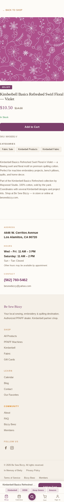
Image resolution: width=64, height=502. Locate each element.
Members (9, 430)
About (7, 412)
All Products (10, 336)
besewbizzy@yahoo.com (17, 286)
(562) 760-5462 (15, 280)
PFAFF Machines (13, 342)
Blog (6, 383)
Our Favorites (11, 394)
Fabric (7, 353)
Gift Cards (9, 359)
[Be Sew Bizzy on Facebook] (6, 448)
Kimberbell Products (27, 149)
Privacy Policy (33, 470)
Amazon (52, 490)
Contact (8, 389)
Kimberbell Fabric (51, 149)
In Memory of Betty (13, 470)
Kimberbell (9, 347)
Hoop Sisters (38, 490)
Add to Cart (32, 127)
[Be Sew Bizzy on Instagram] (12, 448)
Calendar (9, 377)
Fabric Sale (7, 149)
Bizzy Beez (10, 424)
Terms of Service (12, 478)
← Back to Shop (12, 10)
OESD (24, 490)
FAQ (6, 418)
